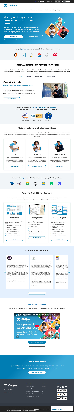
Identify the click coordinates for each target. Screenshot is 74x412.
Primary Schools (14, 166)
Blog (58, 10)
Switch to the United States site (58, 409)
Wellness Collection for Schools (32, 396)
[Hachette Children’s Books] (23, 54)
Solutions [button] (47, 10)
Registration (44, 386)
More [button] (62, 10)
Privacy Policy (36, 409)
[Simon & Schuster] (47, 54)
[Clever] (59, 183)
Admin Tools (14, 239)
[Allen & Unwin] (31, 54)
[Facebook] (58, 387)
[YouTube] (66, 387)
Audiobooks (28, 76)
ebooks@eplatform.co (8, 392)
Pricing (54, 10)
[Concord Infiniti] (35, 183)
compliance (53, 107)
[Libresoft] (43, 183)
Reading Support (37, 237)
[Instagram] (60, 387)
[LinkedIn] (63, 387)
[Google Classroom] (27, 183)
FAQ (42, 393)
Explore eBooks (12, 98)
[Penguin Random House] (15, 54)
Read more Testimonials (37, 293)
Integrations (59, 239)
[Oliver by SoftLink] (19, 183)
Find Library (22, 39)
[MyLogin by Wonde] (51, 183)
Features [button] (40, 10)
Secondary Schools (37, 166)
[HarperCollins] (39, 54)
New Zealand (40, 1)
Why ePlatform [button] (19, 10)
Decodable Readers (39, 76)
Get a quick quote (33, 36)
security (34, 107)
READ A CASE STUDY (37, 347)
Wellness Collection (51, 76)
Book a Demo (13, 36)
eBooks (20, 76)
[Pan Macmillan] (55, 54)
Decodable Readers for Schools (32, 391)
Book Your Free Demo (37, 372)
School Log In (66, 1)
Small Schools (59, 166)
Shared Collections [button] (30, 10)
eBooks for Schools (30, 386)
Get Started (57, 1)
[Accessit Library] (11, 183)
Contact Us (49, 1)
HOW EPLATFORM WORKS (37, 342)
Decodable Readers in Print (31, 393)
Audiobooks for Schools (31, 388)
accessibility (42, 107)
